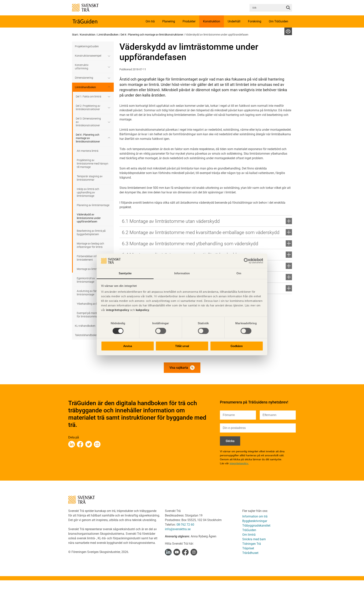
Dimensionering (84, 77)
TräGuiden (249, 530)
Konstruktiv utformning (82, 66)
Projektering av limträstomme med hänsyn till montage (92, 163)
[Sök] (288, 8)
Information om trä (255, 516)
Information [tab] (182, 273)
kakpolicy (142, 310)
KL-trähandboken (85, 325)
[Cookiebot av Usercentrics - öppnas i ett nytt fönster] (246, 261)
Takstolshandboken (86, 335)
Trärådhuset (250, 553)
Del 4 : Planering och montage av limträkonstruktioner (152, 34)
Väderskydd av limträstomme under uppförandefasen (89, 218)
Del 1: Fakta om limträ (88, 96)
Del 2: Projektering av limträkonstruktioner (88, 107)
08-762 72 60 (185, 524)
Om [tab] (238, 273)
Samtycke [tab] (125, 273)
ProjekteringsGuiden (87, 46)
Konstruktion (87, 34)
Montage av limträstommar (93, 268)
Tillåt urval (182, 346)
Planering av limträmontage (93, 205)
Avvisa (127, 346)
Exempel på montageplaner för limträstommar (93, 315)
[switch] (160, 331)
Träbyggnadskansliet (256, 525)
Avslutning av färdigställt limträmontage (91, 292)
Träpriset (248, 548)
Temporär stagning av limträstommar (90, 178)
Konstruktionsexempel (88, 55)
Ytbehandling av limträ (90, 303)
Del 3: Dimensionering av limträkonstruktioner (88, 122)
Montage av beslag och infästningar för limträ (90, 245)
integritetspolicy (117, 310)
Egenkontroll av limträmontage (86, 280)
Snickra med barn (254, 539)
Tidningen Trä (251, 544)
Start (75, 34)
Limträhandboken (107, 34)
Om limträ (249, 534)
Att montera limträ (87, 150)
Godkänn (237, 346)
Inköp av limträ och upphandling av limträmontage (88, 192)
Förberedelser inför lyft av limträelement (92, 258)
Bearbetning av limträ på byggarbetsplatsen (91, 232)
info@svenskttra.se (178, 529)
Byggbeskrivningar (254, 521)
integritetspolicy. (239, 463)
